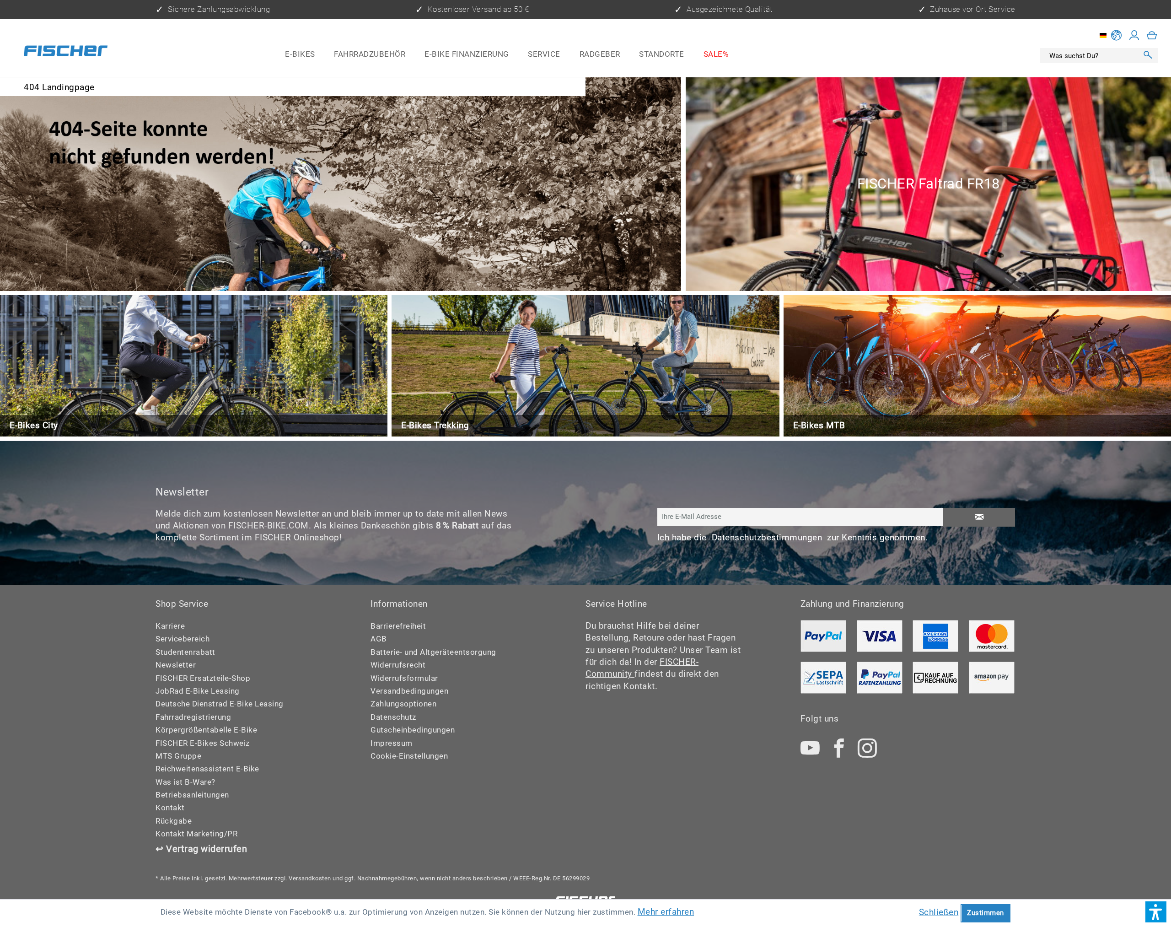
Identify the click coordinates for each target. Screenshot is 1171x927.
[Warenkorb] (1152, 35)
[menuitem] (299, 54)
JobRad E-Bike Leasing (198, 691)
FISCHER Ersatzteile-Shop (203, 678)
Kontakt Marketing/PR (196, 834)
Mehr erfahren (666, 912)
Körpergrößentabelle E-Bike (206, 730)
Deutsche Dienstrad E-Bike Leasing (220, 704)
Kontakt (170, 807)
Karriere (170, 626)
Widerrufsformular (404, 678)
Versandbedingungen (409, 691)
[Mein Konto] (1134, 35)
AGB (379, 639)
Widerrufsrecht (398, 665)
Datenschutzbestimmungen (767, 538)
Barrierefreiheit (398, 626)
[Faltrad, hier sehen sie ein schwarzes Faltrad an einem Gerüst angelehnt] (928, 184)
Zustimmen (985, 913)
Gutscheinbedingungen (413, 730)
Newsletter (176, 665)
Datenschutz (393, 717)
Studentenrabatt (185, 652)
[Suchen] (1148, 55)
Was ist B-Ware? (185, 782)
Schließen (939, 912)
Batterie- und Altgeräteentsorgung (433, 652)
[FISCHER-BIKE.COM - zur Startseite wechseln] (65, 52)
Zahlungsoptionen (403, 704)
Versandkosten (310, 878)
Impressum (392, 743)
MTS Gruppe (178, 756)
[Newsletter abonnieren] (979, 517)
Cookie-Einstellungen (409, 756)
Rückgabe (174, 821)
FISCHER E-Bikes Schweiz (203, 743)
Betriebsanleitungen (192, 795)
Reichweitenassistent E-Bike (207, 769)
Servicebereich (182, 639)
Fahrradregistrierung (193, 717)
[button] (1155, 911)
